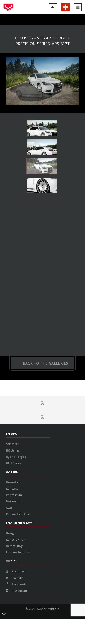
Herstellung (14, 546)
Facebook (18, 584)
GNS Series (13, 463)
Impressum (14, 495)
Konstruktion (15, 539)
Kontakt (12, 488)
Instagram (19, 590)
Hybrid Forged (16, 457)
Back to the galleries (45, 363)
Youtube (17, 571)
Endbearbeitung (17, 552)
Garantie (12, 482)
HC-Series (13, 450)
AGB (9, 508)
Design (11, 533)
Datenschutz (15, 501)
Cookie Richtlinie (18, 514)
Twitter (17, 578)
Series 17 (12, 444)
